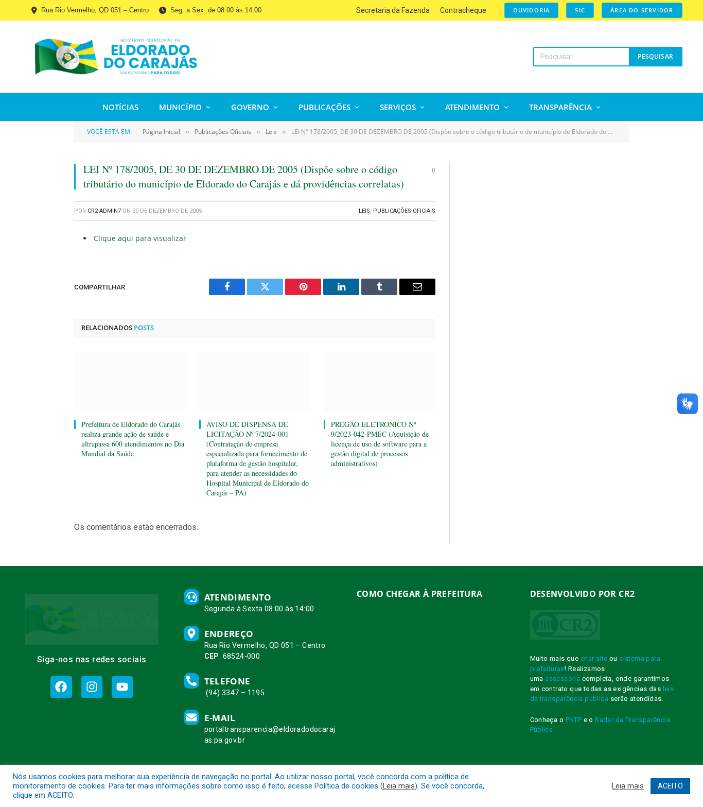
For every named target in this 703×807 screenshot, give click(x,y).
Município (180, 107)
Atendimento (472, 107)
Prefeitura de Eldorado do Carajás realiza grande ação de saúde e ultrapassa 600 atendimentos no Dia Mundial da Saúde (132, 438)
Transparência (560, 107)
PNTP (574, 720)
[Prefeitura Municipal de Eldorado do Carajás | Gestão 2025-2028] (116, 57)
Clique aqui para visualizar (140, 238)
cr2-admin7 (104, 211)
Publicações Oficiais (404, 211)
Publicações (324, 107)
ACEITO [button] (670, 786)
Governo (250, 107)
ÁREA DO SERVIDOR (641, 10)
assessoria (562, 678)
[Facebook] (61, 686)
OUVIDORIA (531, 10)
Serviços (398, 107)
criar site (594, 658)
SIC (580, 10)
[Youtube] (122, 686)
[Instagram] (91, 686)
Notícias (120, 107)
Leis (364, 211)
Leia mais (399, 786)
